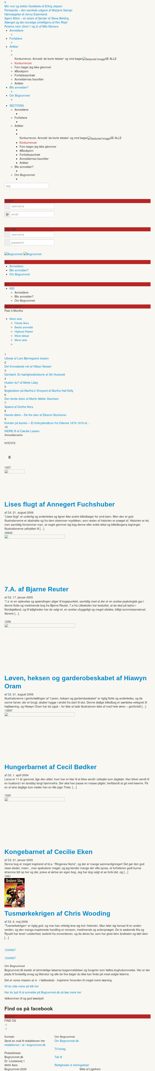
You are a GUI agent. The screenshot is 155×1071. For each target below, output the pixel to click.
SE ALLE (110, 59)
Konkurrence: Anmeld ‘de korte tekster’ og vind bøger (49, 59)
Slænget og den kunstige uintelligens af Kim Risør (36, 22)
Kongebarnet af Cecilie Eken (48, 851)
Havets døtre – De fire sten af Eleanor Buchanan (35, 415)
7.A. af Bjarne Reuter (36, 589)
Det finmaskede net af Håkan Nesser (27, 366)
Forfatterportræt (25, 75)
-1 (5, 1025)
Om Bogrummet (19, 95)
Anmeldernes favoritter (29, 79)
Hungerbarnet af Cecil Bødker (50, 767)
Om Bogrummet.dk (66, 1041)
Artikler (13, 46)
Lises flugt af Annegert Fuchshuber (59, 504)
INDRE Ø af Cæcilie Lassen (22, 431)
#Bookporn (21, 71)
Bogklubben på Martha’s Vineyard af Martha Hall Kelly (38, 391)
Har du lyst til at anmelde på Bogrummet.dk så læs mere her (42, 992)
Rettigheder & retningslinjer (71, 1065)
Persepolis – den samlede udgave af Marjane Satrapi (38, 10)
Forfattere (15, 38)
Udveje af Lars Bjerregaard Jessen (26, 358)
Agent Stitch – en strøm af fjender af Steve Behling (36, 18)
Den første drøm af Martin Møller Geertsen (31, 399)
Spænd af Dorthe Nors (18, 407)
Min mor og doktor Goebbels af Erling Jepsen (33, 6)
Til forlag (60, 1049)
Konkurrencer (23, 63)
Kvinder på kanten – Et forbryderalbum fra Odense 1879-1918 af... (46, 423)
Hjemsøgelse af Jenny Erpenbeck (25, 14)
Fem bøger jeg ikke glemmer (33, 67)
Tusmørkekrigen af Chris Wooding (57, 913)
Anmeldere (16, 30)
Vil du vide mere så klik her (21, 986)
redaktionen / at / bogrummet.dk (24, 1045)
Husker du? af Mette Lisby (21, 382)
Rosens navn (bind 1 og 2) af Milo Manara (31, 26)
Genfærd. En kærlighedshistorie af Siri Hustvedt (34, 374)
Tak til (58, 1057)
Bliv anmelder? (18, 87)
